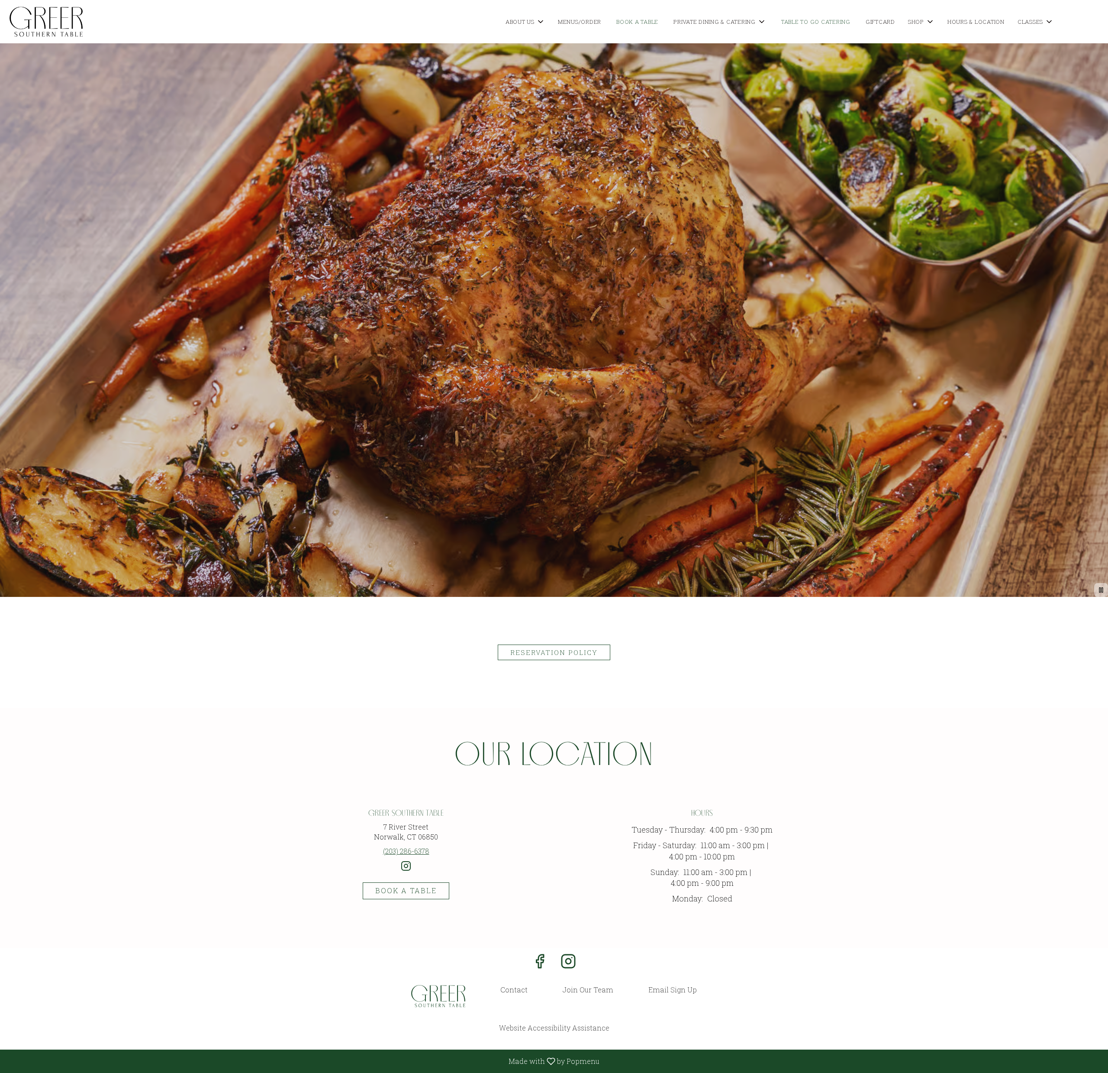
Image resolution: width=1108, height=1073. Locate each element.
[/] (438, 996)
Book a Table (637, 22)
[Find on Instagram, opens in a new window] (406, 869)
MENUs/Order (579, 22)
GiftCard (880, 22)
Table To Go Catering (815, 22)
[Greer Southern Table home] (46, 21)
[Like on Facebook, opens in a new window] (540, 963)
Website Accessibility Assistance (554, 1027)
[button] (525, 21)
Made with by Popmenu (302, 1061)
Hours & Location (976, 22)
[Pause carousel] (1101, 590)
